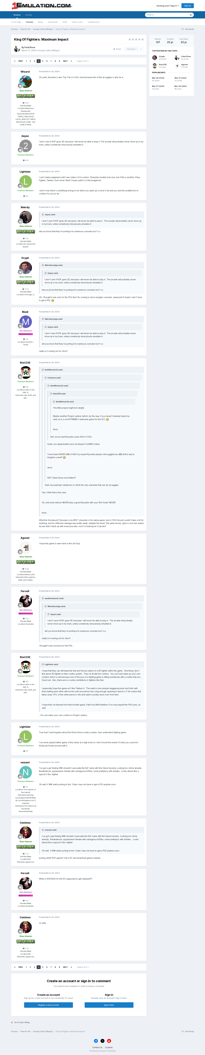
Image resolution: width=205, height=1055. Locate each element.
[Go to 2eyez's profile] (25, 146)
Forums (29, 22)
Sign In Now (109, 1005)
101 (26, 196)
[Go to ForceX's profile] (25, 601)
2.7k (27, 854)
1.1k (26, 339)
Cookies (109, 1047)
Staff (65, 22)
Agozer (25, 537)
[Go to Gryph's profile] (25, 267)
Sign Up (187, 5)
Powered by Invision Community (102, 1051)
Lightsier (25, 171)
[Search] (191, 15)
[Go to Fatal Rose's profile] (17, 49)
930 (27, 160)
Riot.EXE (25, 362)
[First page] (15, 61)
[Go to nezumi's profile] (25, 772)
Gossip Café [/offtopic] (49, 50)
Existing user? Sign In (167, 6)
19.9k (26, 569)
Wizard (25, 71)
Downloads (53, 22)
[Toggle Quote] (43, 214)
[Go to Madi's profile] (25, 321)
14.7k (26, 289)
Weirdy (25, 207)
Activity (29, 15)
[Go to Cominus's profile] (25, 832)
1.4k (26, 618)
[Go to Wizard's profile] (25, 81)
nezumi (25, 762)
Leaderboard (93, 22)
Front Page (16, 22)
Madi (25, 311)
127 (26, 787)
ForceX (25, 591)
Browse (17, 15)
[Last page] (71, 61)
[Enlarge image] (52, 300)
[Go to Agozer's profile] (25, 547)
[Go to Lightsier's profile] (25, 181)
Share (118, 49)
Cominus (25, 822)
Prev (20, 61)
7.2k (27, 238)
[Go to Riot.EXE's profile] (25, 372)
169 (26, 387)
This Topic (179, 15)
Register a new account (48, 1005)
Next (65, 61)
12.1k (26, 103)
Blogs (40, 22)
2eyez (25, 136)
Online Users (77, 22)
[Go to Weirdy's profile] (25, 217)
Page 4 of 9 (82, 61)
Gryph (25, 257)
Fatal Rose (30, 47)
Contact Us (97, 1047)
